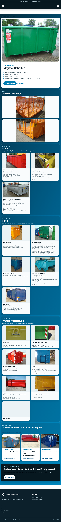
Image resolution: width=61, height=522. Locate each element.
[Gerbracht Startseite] (10, 6)
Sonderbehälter (11, 16)
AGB (2, 512)
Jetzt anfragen (9, 477)
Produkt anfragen (10, 83)
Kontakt (21, 83)
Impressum (4, 509)
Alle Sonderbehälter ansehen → (11, 432)
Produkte (3, 16)
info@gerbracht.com (36, 1)
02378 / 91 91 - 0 (24, 1)
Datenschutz (5, 510)
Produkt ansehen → (9, 458)
